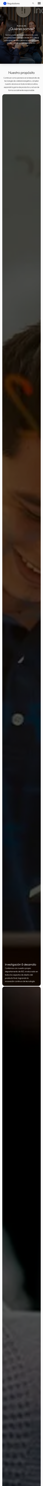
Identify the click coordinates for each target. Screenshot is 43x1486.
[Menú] (39, 3)
